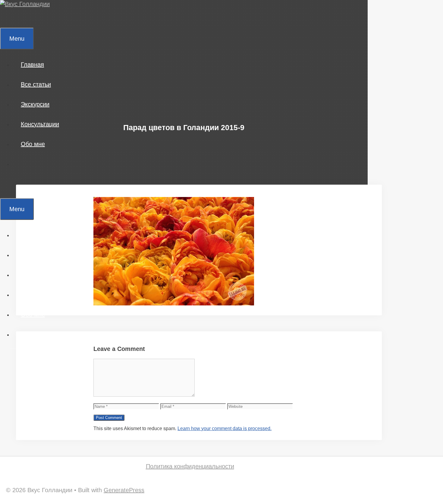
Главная (32, 64)
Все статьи (36, 84)
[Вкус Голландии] (25, 4)
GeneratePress (124, 490)
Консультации (40, 124)
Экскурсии (35, 104)
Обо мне (33, 144)
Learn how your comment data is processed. (225, 428)
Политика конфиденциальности (190, 466)
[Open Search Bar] (8, 17)
